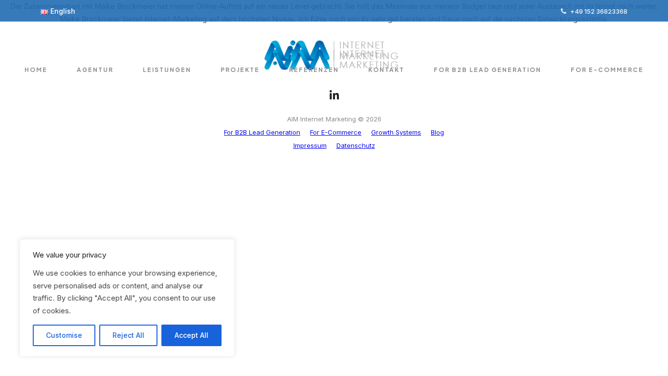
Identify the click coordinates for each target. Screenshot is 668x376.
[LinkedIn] (333, 95)
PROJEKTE (240, 69)
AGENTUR (95, 69)
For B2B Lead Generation (487, 69)
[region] (127, 297)
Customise (64, 335)
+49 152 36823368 (598, 11)
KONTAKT (386, 69)
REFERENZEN (314, 69)
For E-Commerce (607, 69)
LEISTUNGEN (167, 69)
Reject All (128, 335)
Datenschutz (355, 145)
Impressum (310, 145)
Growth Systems (396, 132)
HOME (35, 69)
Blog (437, 132)
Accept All (191, 335)
